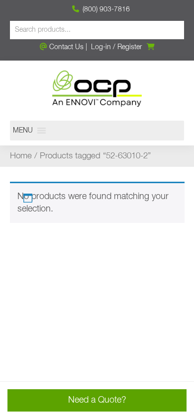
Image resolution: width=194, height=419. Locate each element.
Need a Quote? (97, 400)
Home (21, 156)
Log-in (101, 47)
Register (129, 47)
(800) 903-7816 (105, 9)
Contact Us (65, 47)
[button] (23, 130)
